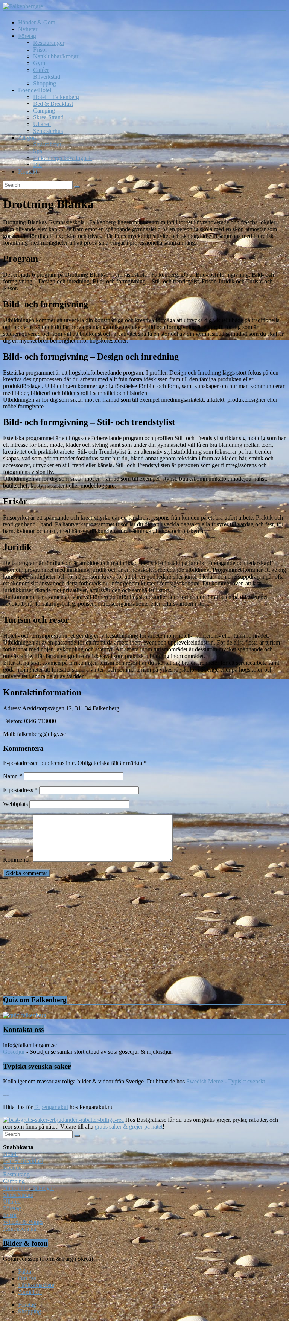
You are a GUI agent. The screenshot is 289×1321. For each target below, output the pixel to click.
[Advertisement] (144, 936)
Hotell (10, 1154)
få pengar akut (51, 1107)
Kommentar (17, 859)
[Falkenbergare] (144, 6)
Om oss (27, 1278)
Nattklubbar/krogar (55, 56)
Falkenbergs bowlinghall (62, 158)
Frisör (40, 49)
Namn (12, 776)
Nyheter (27, 29)
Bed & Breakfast (53, 104)
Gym (39, 63)
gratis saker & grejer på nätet (129, 1126)
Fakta (24, 1271)
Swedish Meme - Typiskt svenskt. (226, 1081)
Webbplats (15, 804)
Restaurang (16, 1174)
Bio (37, 165)
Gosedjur (14, 1051)
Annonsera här (20, 1228)
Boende (12, 1167)
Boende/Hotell (35, 90)
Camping (44, 110)
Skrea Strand (48, 117)
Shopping (44, 83)
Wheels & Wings (23, 1222)
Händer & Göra (36, 22)
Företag (27, 36)
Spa (37, 151)
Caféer (41, 70)
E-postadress (20, 790)
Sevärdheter (47, 144)
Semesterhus (48, 131)
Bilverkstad (46, 76)
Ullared (42, 124)
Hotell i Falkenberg (56, 97)
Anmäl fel (30, 1292)
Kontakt (27, 171)
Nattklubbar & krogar (28, 1188)
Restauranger (48, 43)
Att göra (28, 137)
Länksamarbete (36, 1285)
